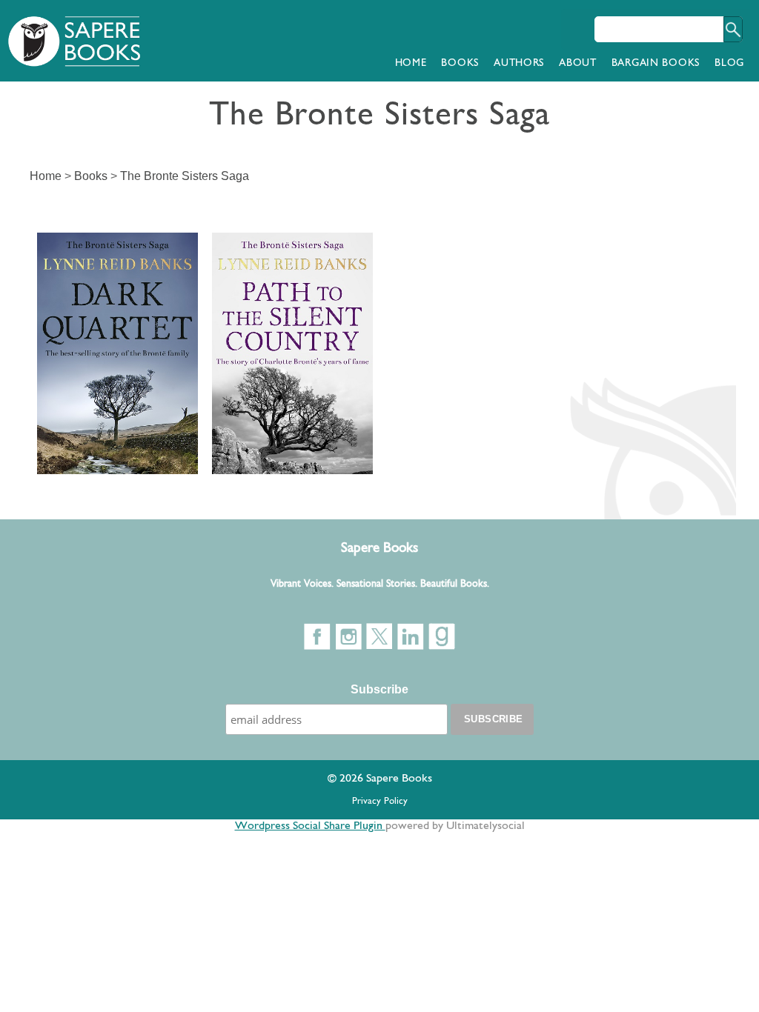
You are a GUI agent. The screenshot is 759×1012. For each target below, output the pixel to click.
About (578, 63)
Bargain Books (655, 63)
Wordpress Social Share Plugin (310, 826)
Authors (519, 63)
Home (411, 63)
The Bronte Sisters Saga (184, 176)
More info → (74, 452)
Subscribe (379, 689)
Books (460, 63)
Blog (729, 63)
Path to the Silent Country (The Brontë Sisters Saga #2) (287, 299)
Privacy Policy (380, 801)
